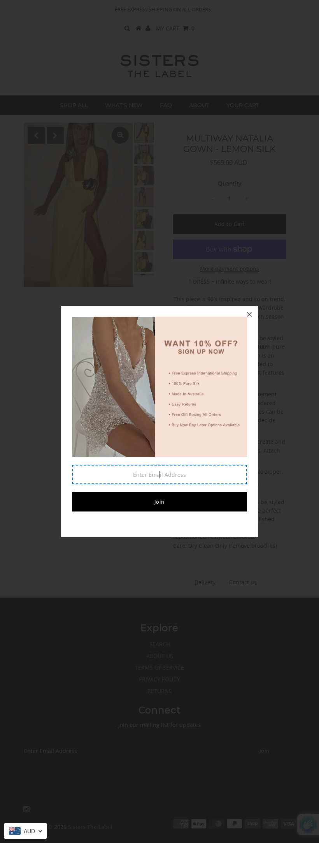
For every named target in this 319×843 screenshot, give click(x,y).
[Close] (249, 314)
